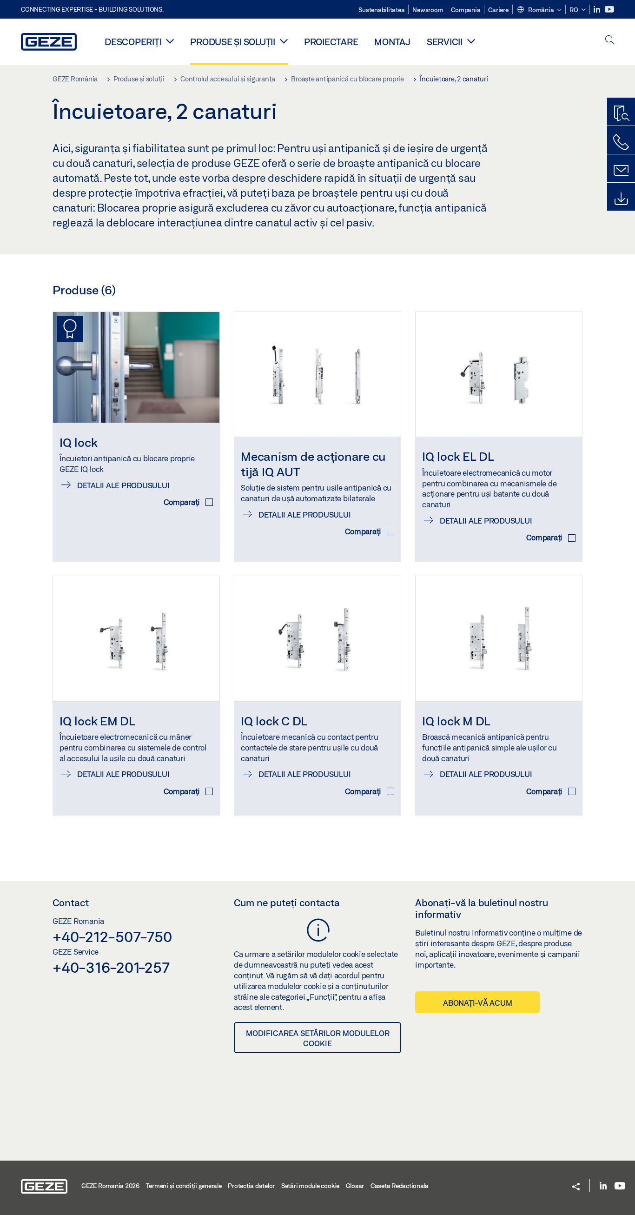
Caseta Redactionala (399, 1185)
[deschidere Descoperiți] (170, 41)
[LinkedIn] (598, 9)
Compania (465, 9)
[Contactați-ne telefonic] (621, 142)
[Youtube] (609, 9)
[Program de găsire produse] (621, 114)
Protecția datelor (251, 1185)
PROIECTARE (331, 41)
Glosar (355, 1185)
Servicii (445, 41)
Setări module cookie (310, 1185)
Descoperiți (133, 41)
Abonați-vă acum (477, 1002)
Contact (71, 902)
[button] (539, 10)
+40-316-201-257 (111, 967)
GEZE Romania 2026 (110, 1185)
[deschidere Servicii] (471, 41)
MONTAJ (392, 41)
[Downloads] (621, 199)
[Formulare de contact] (621, 170)
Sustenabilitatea (381, 9)
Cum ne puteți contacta (287, 902)
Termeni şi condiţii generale (184, 1185)
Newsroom (427, 9)
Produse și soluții (232, 41)
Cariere (498, 9)
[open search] (610, 41)
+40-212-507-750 (112, 936)
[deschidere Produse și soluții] (284, 41)
